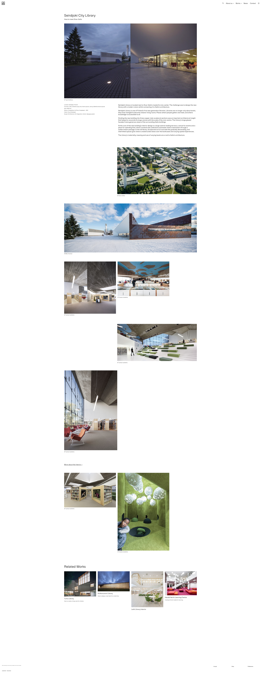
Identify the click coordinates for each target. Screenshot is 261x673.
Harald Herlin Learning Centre (176, 597)
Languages (258, 3)
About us (229, 3)
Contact (253, 3)
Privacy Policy (9, 670)
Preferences (250, 666)
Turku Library (69, 599)
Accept (215, 666)
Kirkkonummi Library (105, 593)
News (246, 3)
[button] (223, 3)
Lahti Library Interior (138, 609)
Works (238, 3)
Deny (233, 666)
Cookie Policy (4, 670)
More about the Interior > (73, 465)
